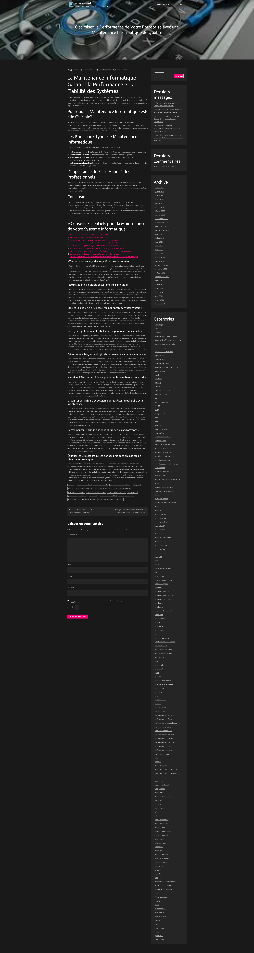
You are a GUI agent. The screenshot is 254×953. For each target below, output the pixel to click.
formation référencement (165, 503)
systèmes (119, 499)
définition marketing (163, 448)
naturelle (159, 626)
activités (71, 485)
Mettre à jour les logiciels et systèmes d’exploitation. (90, 237)
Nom (69, 564)
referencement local (163, 731)
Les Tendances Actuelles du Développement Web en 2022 (81, 511)
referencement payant (164, 746)
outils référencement (163, 653)
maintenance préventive (116, 492)
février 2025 (160, 257)
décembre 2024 (161, 265)
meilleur (158, 588)
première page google (164, 684)
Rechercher (159, 73)
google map (160, 530)
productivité (93, 496)
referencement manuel (164, 738)
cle (156, 417)
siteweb (158, 870)
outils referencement (163, 650)
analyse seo (159, 375)
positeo (158, 677)
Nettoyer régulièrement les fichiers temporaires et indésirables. (95, 243)
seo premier (160, 789)
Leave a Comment (122, 70)
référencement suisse (164, 750)
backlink (158, 406)
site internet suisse (162, 835)
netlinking (159, 630)
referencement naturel (164, 742)
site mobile (159, 839)
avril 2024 (159, 296)
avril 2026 (159, 203)
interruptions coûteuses (84, 488)
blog (157, 410)
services (158, 800)
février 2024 (160, 304)
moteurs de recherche (164, 611)
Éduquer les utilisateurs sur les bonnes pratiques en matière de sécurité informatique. (104, 257)
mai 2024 (159, 292)
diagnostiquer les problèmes (120, 485)
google (158, 510)
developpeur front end (164, 456)
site (156, 816)
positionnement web (163, 680)
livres (157, 572)
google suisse (160, 553)
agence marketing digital (165, 344)
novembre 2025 (161, 223)
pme (157, 673)
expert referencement (164, 487)
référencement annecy (164, 715)
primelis (158, 692)
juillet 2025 (159, 238)
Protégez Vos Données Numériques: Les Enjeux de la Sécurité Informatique (130, 511)
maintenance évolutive (76, 492)
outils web (159, 657)
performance (132, 492)
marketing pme (161, 584)
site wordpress (161, 862)
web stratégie (160, 916)
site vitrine (159, 847)
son (156, 878)
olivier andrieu (161, 646)
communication (161, 429)
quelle (158, 704)
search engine (161, 766)
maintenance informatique (96, 492)
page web (159, 665)
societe (158, 874)
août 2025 (159, 234)
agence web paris (162, 363)
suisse (157, 893)
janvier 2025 (160, 261)
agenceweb (160, 371)
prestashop (159, 688)
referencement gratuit (164, 727)
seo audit (159, 781)
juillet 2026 (159, 192)
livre (157, 564)
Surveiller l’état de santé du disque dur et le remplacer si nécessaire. (97, 248)
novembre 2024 (161, 269)
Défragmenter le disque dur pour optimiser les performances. (94, 254)
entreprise (136, 485)
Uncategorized (105, 70)
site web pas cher (162, 858)
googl (157, 506)
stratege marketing (163, 885)
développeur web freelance (166, 464)
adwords (158, 332)
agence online (161, 348)
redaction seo (160, 711)
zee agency (160, 940)
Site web (70, 587)
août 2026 (159, 188)
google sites (160, 549)
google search (161, 545)
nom (157, 634)
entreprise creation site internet (168, 479)
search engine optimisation (166, 769)
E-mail (70, 576)
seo (156, 777)
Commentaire (73, 535)
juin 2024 (159, 288)
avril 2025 (159, 250)
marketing (159, 576)
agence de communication (166, 336)
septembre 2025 (162, 230)
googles (158, 557)
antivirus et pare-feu (84, 485)
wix (156, 924)
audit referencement (163, 402)
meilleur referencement (165, 592)
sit (156, 812)
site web (158, 851)
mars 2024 (159, 300)
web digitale (160, 913)
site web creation (162, 855)
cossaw (75, 70)
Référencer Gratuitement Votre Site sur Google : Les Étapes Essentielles (167, 119)
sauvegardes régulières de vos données (82, 499)
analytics (158, 379)
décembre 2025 (161, 219)
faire (157, 495)
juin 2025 (159, 242)
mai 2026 (159, 199)
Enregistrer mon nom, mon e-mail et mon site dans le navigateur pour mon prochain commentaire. (103, 601)
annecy (158, 383)
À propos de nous (164, 4)
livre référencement (163, 568)
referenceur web (162, 754)
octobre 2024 (160, 273)
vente (157, 901)
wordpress (159, 928)
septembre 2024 (162, 277)
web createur (160, 909)
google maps (160, 534)
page (157, 661)
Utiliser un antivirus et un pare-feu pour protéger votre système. (95, 240)
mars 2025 (159, 254)
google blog (160, 526)
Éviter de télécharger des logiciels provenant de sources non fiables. (97, 246)
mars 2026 (159, 207)
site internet (160, 827)
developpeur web (162, 460)
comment (159, 425)
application (159, 387)
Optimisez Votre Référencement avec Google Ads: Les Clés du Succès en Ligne (168, 138)
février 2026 (160, 211)
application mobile (162, 390)
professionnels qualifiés (108, 496)
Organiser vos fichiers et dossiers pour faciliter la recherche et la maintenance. (101, 251)
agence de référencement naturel (169, 340)
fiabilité (70, 488)
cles (156, 421)
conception (159, 433)
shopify (158, 804)
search (158, 762)
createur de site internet (165, 445)
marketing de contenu (164, 580)
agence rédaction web (164, 352)
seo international (162, 785)
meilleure (159, 603)
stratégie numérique (163, 889)
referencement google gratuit (167, 723)
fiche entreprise (161, 499)
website (158, 920)
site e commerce (161, 820)
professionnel (160, 700)
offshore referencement (165, 642)
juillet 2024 (159, 285)
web (157, 905)
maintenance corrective (122, 488)
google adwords (161, 518)
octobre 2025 (160, 226)
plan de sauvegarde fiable (77, 496)
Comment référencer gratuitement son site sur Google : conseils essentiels (167, 128)
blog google (160, 414)
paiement (159, 669)
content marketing (163, 437)
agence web (160, 359)
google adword (161, 514)
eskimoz (158, 483)
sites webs (159, 866)
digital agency (160, 475)
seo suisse (159, 793)
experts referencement (164, 491)
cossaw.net (83, 3)
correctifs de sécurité (100, 485)
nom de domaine (162, 638)
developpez (160, 468)
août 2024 (159, 281)
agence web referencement (166, 367)
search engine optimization (166, 773)
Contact (179, 4)
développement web (163, 452)
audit (157, 398)
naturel (158, 622)
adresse (158, 329)
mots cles (159, 615)
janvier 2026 (160, 215)
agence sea (159, 356)
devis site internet (162, 472)
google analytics (161, 522)
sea (156, 758)
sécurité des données (105, 499)
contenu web (160, 441)
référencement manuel (164, 735)
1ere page (159, 325)
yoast (157, 932)
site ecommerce (161, 824)
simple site (159, 808)
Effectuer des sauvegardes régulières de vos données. (91, 235)
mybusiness (160, 619)
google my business (163, 537)
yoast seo (159, 936)
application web (161, 394)
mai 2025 (159, 246)
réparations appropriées (126, 496)
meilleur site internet (163, 599)
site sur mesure (161, 843)
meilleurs (159, 607)
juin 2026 (159, 196)
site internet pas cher (163, 831)
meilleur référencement (165, 595)
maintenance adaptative (103, 488)
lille (156, 561)
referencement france (164, 719)
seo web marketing (163, 797)
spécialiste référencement (165, 882)
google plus (160, 541)
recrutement (160, 708)
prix (156, 696)
